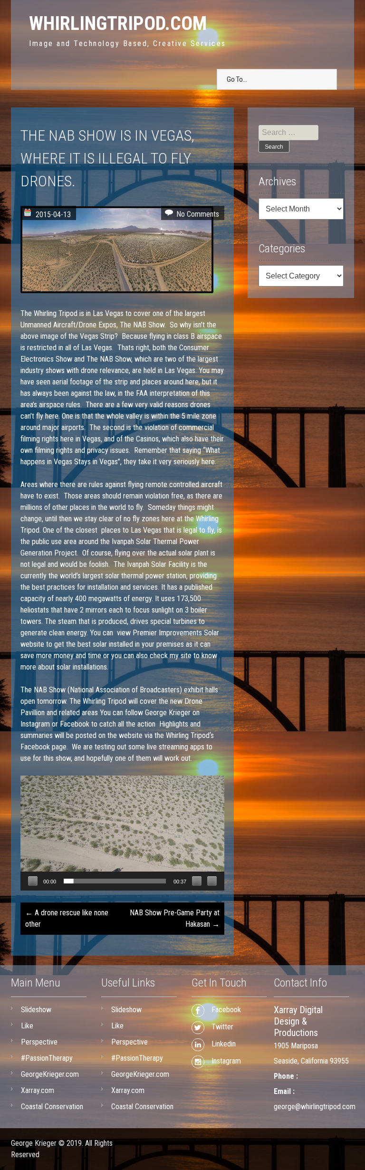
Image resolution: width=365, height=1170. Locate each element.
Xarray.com (37, 1090)
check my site (171, 655)
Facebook (74, 724)
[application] (122, 833)
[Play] (33, 881)
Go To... (237, 79)
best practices (53, 587)
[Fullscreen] (212, 881)
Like (27, 1025)
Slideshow (36, 1009)
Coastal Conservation (52, 1106)
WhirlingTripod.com (118, 23)
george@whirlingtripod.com (314, 1106)
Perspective (39, 1041)
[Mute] (197, 881)
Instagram (35, 724)
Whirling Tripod (55, 313)
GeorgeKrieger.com (50, 1074)
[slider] (115, 881)
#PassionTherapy (47, 1058)
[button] (123, 833)
